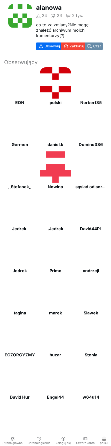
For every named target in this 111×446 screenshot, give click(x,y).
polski (104, 443)
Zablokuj (77, 46)
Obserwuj (52, 46)
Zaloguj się (63, 443)
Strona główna (12, 443)
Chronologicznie (39, 443)
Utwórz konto (85, 443)
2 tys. (77, 15)
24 (44, 15)
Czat (97, 46)
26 (59, 15)
